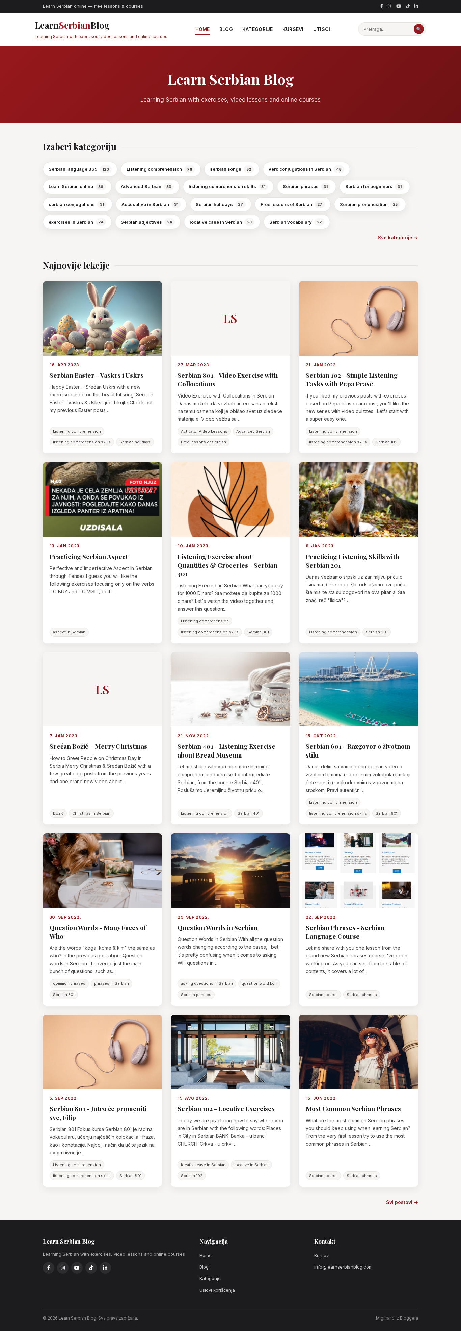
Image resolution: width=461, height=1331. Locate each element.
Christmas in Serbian (91, 813)
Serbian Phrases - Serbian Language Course (345, 932)
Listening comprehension (159, 169)
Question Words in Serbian (218, 927)
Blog (226, 29)
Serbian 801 (130, 1175)
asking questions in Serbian (207, 983)
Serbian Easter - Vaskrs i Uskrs (96, 374)
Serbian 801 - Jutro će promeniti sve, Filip (98, 1113)
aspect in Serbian (69, 632)
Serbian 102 (386, 442)
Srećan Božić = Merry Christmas (98, 746)
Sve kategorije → (398, 237)
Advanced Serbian (146, 186)
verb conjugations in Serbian (305, 169)
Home (202, 29)
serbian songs (230, 169)
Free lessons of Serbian (291, 204)
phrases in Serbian (111, 983)
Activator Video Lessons (204, 431)
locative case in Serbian (221, 222)
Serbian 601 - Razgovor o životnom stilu (358, 750)
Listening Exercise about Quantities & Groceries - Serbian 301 (227, 565)
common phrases (69, 983)
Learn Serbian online (76, 186)
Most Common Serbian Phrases (353, 1108)
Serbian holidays (219, 204)
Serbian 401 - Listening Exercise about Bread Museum (226, 750)
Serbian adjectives (146, 222)
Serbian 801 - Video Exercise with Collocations (228, 379)
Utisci (321, 29)
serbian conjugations (76, 204)
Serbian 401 (249, 813)
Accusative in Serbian (149, 204)
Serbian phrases (305, 186)
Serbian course (323, 994)
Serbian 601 (387, 813)
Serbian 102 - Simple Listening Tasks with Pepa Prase (352, 379)
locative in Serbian (251, 1164)
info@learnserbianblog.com (343, 1267)
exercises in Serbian (76, 222)
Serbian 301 (258, 632)
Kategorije (257, 29)
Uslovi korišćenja (217, 1290)
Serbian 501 (64, 994)
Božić (58, 813)
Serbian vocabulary (295, 222)
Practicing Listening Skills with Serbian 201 (352, 560)
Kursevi (293, 29)
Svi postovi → (402, 1202)
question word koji (259, 983)
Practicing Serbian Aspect (89, 556)
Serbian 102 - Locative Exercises (226, 1108)
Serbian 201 (376, 632)
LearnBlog (101, 29)
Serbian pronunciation (369, 204)
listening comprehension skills (227, 186)
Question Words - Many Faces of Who (98, 932)
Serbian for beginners (373, 186)
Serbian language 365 (79, 169)
